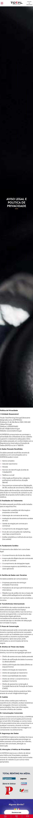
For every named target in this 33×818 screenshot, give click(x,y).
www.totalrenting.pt (14, 431)
